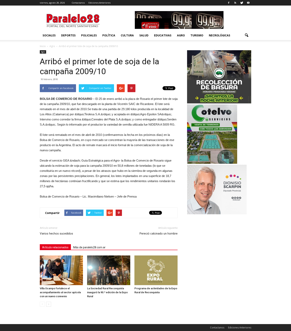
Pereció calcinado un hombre (159, 233)
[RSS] (235, 2)
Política (108, 35)
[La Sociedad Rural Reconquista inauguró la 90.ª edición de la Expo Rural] (108, 270)
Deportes (68, 35)
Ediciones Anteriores (99, 2)
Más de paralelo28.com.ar (89, 247)
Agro (181, 35)
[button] (246, 35)
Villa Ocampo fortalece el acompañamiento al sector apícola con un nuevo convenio (60, 292)
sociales (49, 35)
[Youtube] (248, 2)
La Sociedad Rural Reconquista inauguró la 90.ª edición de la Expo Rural (107, 292)
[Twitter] (242, 2)
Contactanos (78, 2)
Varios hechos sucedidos (56, 233)
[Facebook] (229, 2)
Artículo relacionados (55, 247)
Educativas (162, 35)
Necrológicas (219, 35)
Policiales (89, 35)
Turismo (196, 35)
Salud (143, 35)
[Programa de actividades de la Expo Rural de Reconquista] (156, 270)
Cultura (127, 35)
